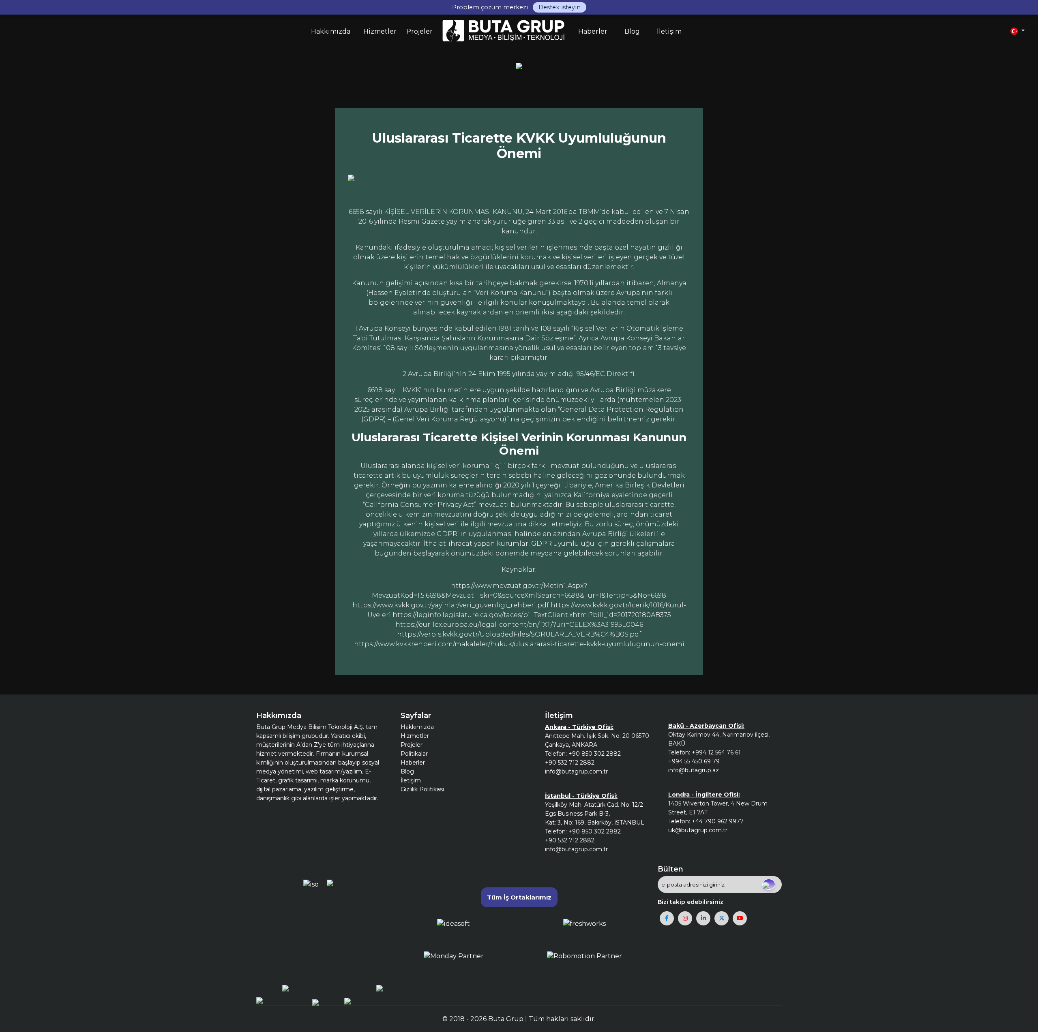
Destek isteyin (559, 7)
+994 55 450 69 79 (694, 761)
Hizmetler (415, 735)
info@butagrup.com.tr (576, 771)
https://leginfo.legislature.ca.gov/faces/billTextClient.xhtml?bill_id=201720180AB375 (531, 615)
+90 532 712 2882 (569, 762)
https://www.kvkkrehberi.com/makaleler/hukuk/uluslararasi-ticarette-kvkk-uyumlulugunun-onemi (519, 644)
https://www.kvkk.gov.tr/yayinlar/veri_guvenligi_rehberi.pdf (450, 605)
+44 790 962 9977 (718, 821)
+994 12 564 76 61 (716, 752)
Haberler (413, 762)
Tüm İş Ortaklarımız (519, 897)
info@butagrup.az (693, 770)
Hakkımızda (417, 727)
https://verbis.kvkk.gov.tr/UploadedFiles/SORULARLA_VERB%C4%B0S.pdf (519, 634)
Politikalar (414, 753)
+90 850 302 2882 (594, 753)
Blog (407, 771)
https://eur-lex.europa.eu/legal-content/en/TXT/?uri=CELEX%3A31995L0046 (519, 624)
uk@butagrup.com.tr (697, 830)
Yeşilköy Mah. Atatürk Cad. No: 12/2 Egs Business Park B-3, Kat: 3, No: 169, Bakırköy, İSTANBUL (594, 813)
